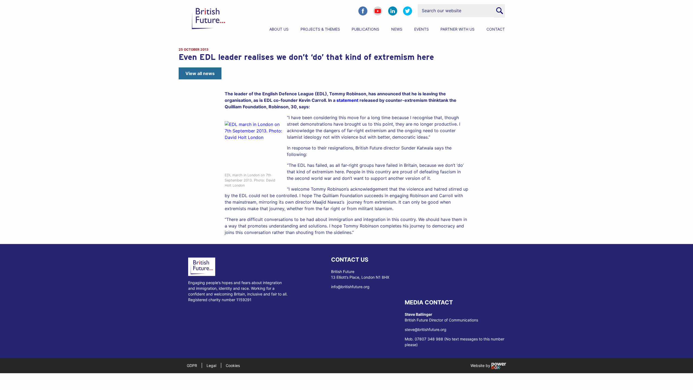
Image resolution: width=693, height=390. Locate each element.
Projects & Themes (320, 29)
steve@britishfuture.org (425, 329)
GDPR (192, 365)
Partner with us (457, 29)
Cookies (233, 365)
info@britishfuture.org (350, 286)
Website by (480, 365)
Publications (365, 29)
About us (279, 29)
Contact (495, 29)
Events (421, 29)
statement (347, 100)
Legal (211, 365)
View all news (200, 73)
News (396, 29)
